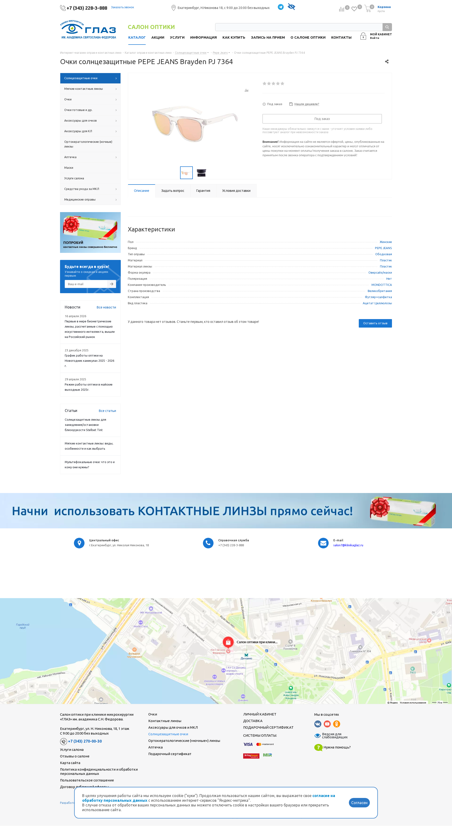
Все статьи (107, 411)
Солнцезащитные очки (168, 734)
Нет (389, 278)
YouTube (327, 723)
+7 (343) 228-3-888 (87, 8)
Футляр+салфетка (378, 297)
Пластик (386, 260)
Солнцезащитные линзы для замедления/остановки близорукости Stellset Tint (85, 424)
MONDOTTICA (381, 284)
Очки (152, 714)
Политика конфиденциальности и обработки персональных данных (99, 771)
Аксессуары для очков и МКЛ (173, 727)
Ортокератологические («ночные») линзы (184, 741)
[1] (264, 84)
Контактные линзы (164, 721)
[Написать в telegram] (280, 7)
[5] (282, 84)
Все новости (106, 307)
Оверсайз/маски (380, 272)
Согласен (359, 803)
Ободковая (383, 254)
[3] (273, 84)
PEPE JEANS (383, 248)
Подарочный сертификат (169, 754)
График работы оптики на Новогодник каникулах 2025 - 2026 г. (89, 360)
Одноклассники (336, 723)
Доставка (252, 721)
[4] (278, 84)
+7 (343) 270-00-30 (85, 741)
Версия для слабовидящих (332, 735)
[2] (269, 84)
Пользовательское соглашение (87, 780)
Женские (386, 241)
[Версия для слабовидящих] (291, 7)
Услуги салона (72, 750)
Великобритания (380, 290)
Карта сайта (70, 763)
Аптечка (155, 747)
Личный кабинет (259, 714)
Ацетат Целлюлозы (377, 303)
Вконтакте (317, 723)
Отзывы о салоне (74, 756)
